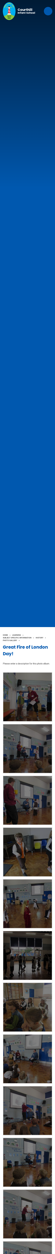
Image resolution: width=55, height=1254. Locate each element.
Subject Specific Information (17, 638)
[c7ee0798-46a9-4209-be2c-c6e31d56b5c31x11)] (27, 1110)
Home (5, 635)
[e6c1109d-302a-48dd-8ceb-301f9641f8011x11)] (27, 1214)
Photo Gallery (10, 640)
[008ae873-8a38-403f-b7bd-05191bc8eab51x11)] (27, 748)
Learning (16, 635)
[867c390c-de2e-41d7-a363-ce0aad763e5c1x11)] (27, 1007)
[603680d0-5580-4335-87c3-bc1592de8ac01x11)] (27, 955)
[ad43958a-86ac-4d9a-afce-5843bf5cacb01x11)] (27, 1162)
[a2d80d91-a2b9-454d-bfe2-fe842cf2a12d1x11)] (27, 903)
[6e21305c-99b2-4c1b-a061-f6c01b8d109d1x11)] (27, 800)
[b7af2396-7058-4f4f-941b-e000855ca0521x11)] (27, 852)
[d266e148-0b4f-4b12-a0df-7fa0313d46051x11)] (27, 1059)
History (39, 638)
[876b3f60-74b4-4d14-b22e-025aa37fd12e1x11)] (27, 697)
